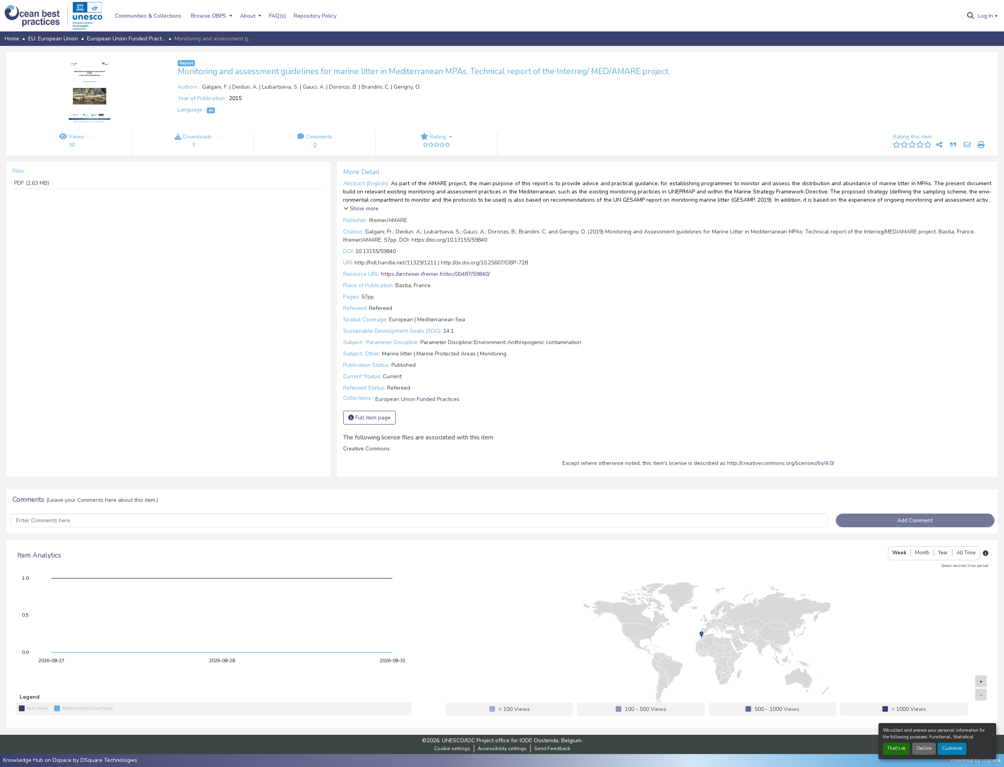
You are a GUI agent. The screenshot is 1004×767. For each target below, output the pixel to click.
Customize (952, 748)
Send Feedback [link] (552, 748)
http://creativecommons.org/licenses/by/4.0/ (780, 463)
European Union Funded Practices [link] (126, 38)
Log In (985, 16)
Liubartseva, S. (281, 87)
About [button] (247, 16)
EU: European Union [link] (53, 38)
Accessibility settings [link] (502, 748)
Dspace (991, 760)
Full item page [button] (372, 417)
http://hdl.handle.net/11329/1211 (396, 262)
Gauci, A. (314, 87)
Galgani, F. (215, 87)
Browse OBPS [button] (208, 16)
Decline (924, 748)
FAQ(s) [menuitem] (277, 16)
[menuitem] (210, 15)
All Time (966, 552)
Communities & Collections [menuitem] (148, 16)
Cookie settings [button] (452, 748)
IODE (526, 740)
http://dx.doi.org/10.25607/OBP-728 (484, 262)
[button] (36, 16)
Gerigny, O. (407, 87)
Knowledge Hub (24, 760)
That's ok (896, 748)
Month (922, 552)
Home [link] (12, 38)
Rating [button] (437, 136)
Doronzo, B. (344, 87)
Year (943, 552)
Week (899, 552)
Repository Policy (315, 16)
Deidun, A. (245, 87)
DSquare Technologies (108, 760)
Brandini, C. (376, 87)
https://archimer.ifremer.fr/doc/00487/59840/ (435, 274)
